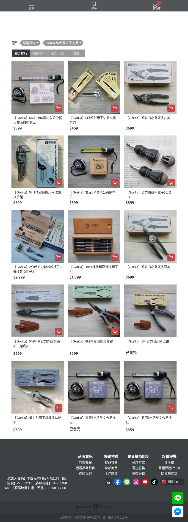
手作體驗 (111, 473)
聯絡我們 (85, 473)
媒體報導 (169, 456)
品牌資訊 (85, 456)
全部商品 (111, 468)
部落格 (169, 462)
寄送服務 (138, 468)
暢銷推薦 (111, 456)
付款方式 (138, 462)
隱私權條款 (169, 473)
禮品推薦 (111, 462)
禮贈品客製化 (85, 468)
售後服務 (138, 473)
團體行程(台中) (169, 468)
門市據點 (85, 462)
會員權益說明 (138, 456)
